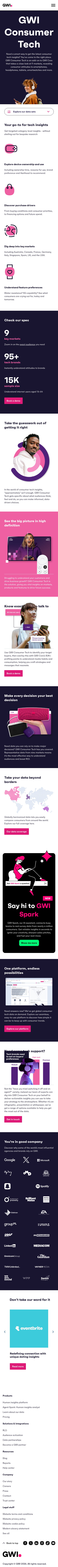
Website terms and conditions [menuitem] (18, 1514)
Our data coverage (17, 831)
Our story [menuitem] (7, 1481)
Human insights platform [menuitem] (15, 1402)
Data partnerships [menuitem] (12, 1440)
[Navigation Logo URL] (7, 5)
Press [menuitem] (5, 1491)
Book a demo (13, 400)
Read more (18, 1366)
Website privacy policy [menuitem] (14, 1518)
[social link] (25, 1543)
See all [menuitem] (6, 1533)
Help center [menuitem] (8, 1468)
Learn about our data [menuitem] (13, 1412)
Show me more (29, 943)
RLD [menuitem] (5, 1430)
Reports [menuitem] (7, 1463)
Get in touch (13, 1119)
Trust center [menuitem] (9, 1500)
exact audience (27, 344)
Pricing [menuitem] (6, 1417)
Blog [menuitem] (5, 1458)
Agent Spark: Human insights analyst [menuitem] (21, 1407)
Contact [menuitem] (7, 1495)
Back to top (12, 1543)
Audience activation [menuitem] (13, 1435)
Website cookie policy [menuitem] (14, 1523)
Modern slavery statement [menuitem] (16, 1528)
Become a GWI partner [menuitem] (14, 1444)
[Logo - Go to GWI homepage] (12, 1554)
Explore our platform (17, 1028)
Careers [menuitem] (7, 1486)
